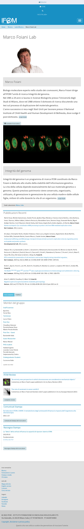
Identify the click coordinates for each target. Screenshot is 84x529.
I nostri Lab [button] (41, 14)
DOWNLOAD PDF (8, 440)
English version (6, 486)
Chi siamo (5, 477)
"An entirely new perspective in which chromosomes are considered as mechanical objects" (43, 379)
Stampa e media (7, 475)
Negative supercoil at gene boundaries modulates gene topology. (24, 282)
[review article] (6, 382)
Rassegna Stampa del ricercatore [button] (15, 448)
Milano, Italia (20, 205)
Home (43, 7)
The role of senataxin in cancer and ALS (25, 389)
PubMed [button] (18, 295)
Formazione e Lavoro (8, 473)
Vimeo (3, 506)
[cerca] (42, 10)
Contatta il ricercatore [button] (13, 123)
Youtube (4, 504)
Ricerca (4, 471)
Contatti (4, 488)
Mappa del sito (6, 484)
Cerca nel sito (6, 490)
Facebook (5, 502)
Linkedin (4, 497)
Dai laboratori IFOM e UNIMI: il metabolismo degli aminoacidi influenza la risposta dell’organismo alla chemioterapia (39, 412)
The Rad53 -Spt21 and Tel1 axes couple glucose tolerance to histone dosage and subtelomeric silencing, (41, 271)
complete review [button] (9, 400)
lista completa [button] (8, 295)
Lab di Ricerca (19, 27)
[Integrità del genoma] (42, 144)
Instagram (5, 499)
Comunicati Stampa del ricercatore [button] (15, 421)
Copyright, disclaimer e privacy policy (16, 522)
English (43, 2)
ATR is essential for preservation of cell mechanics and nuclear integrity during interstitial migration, (36, 257)
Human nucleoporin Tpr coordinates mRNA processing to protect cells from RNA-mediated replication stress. (38, 225)
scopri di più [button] (23, 117)
